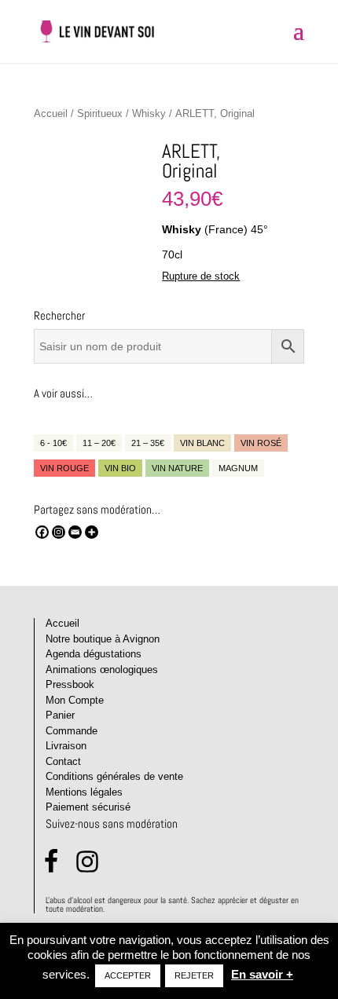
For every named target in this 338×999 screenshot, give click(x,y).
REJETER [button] (194, 975)
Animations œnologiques (102, 669)
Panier (60, 715)
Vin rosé (261, 443)
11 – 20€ (99, 443)
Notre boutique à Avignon (103, 639)
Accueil (51, 113)
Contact (63, 761)
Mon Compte (75, 700)
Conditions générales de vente (114, 776)
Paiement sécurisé (88, 807)
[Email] (75, 532)
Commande (71, 731)
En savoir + (262, 974)
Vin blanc (202, 443)
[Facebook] (42, 532)
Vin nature (177, 468)
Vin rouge (64, 468)
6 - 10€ (53, 443)
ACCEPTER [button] (128, 975)
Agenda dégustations (93, 654)
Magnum (238, 468)
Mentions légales (84, 792)
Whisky (149, 113)
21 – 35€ (147, 443)
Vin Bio (120, 468)
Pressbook (70, 684)
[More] (91, 532)
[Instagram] (58, 532)
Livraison (66, 746)
